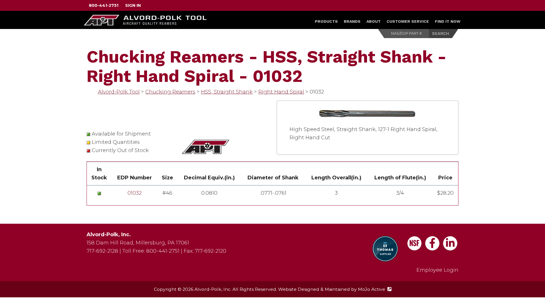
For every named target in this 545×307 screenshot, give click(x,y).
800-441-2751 (103, 5)
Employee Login (437, 270)
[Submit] (443, 33)
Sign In (133, 5)
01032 (134, 193)
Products (326, 21)
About (373, 21)
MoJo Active (374, 289)
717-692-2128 (102, 251)
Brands (352, 21)
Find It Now (447, 21)
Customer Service (408, 21)
